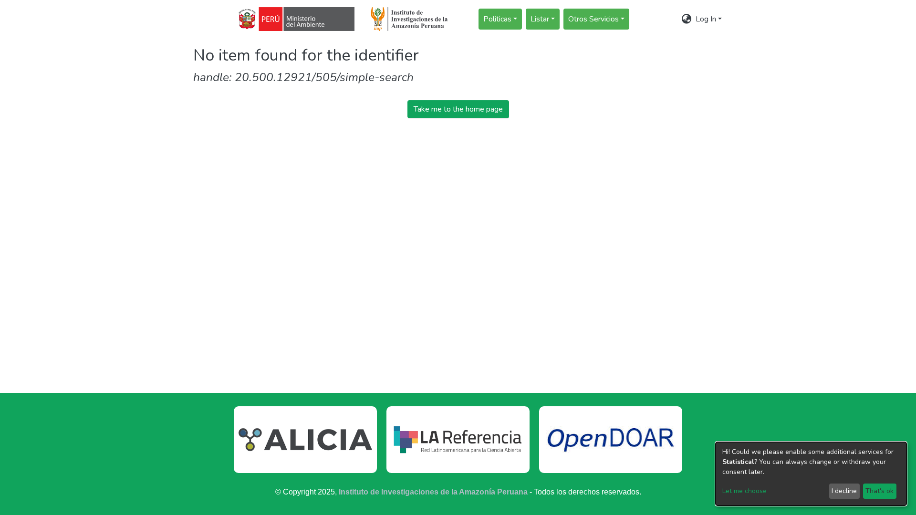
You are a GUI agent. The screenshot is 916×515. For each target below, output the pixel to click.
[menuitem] (687, 19)
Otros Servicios (593, 19)
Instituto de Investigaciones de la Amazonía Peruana (433, 492)
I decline (844, 490)
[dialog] (811, 473)
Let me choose (744, 490)
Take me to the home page (458, 109)
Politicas (497, 19)
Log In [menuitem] (706, 19)
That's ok (879, 490)
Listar (540, 19)
